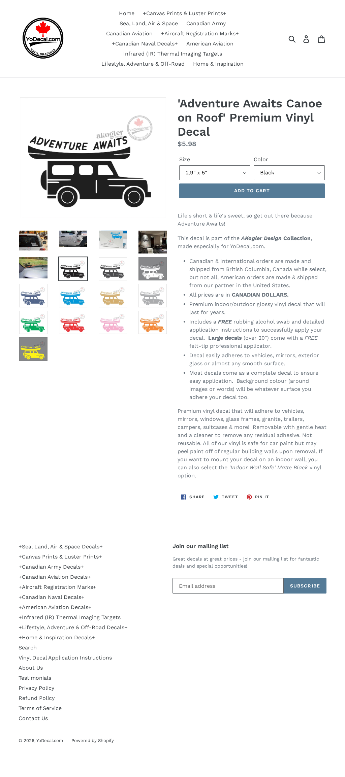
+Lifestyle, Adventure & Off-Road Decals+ (73, 627)
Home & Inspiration (218, 64)
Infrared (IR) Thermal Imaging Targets (172, 53)
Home (126, 13)
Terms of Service (40, 708)
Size (184, 159)
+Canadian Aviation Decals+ (55, 577)
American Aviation (209, 43)
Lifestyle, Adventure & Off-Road (143, 64)
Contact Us (33, 718)
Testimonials (35, 678)
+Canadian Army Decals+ (51, 567)
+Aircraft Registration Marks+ (200, 33)
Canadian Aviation (129, 33)
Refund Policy (37, 698)
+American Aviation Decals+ (55, 607)
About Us (31, 668)
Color (261, 159)
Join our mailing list (200, 546)
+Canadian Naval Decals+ (145, 43)
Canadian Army (206, 23)
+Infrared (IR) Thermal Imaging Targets (70, 617)
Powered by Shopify (92, 740)
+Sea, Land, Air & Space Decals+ (61, 546)
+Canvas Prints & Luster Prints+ (184, 13)
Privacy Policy (36, 688)
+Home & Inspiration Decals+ (57, 637)
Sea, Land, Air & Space (149, 23)
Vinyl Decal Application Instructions (65, 657)
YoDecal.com (49, 740)
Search (28, 647)
